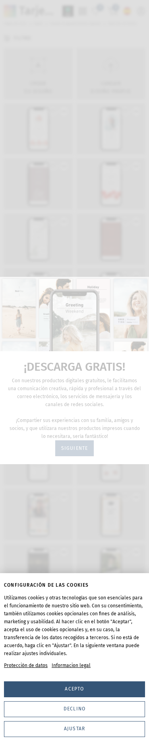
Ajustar (74, 728)
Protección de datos (26, 665)
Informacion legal (71, 665)
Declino (74, 709)
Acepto (74, 689)
